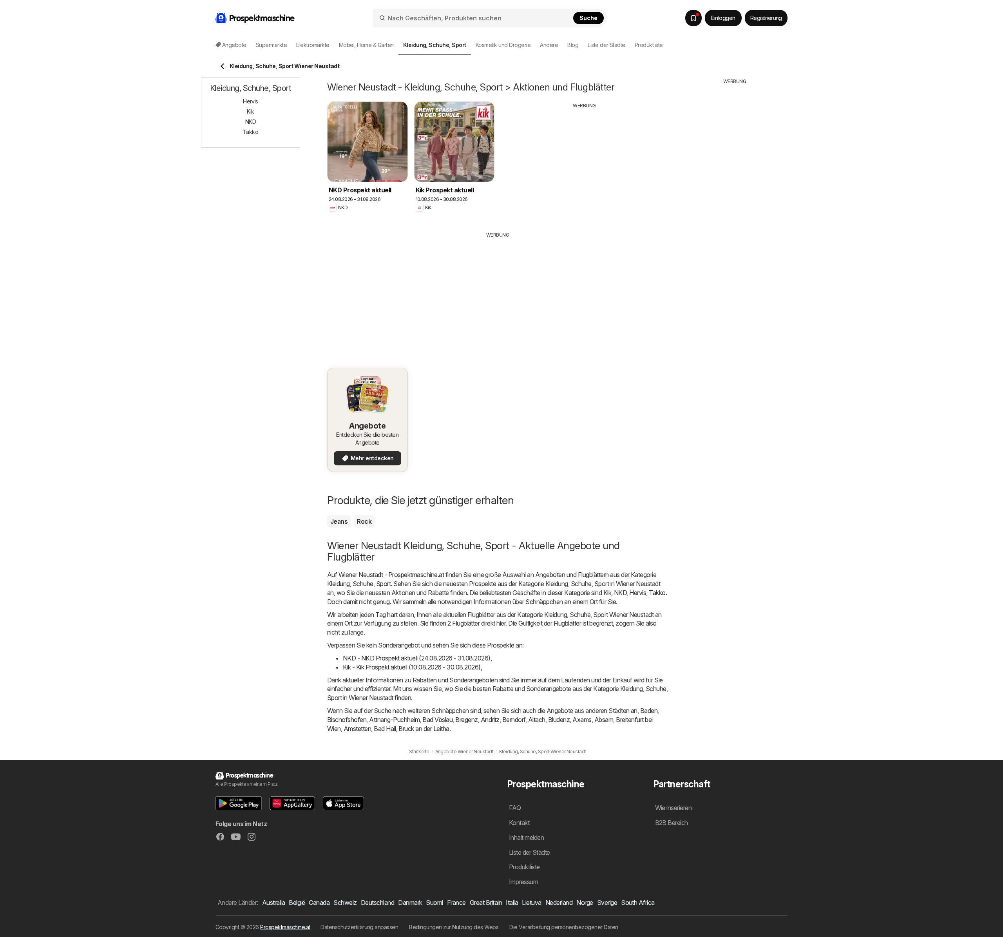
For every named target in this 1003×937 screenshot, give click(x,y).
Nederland (558, 902)
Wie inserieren (673, 808)
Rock (364, 521)
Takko (657, 593)
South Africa (638, 902)
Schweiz (345, 902)
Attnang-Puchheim (394, 720)
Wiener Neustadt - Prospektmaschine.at (391, 575)
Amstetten (357, 729)
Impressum (523, 882)
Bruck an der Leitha (423, 729)
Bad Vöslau (437, 720)
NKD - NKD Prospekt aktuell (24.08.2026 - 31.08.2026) (417, 658)
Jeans (339, 521)
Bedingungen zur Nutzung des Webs (453, 927)
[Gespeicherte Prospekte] (693, 18)
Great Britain (486, 902)
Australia (273, 902)
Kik (607, 593)
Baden (648, 711)
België (297, 902)
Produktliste (649, 45)
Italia (512, 902)
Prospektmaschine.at (285, 927)
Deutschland (377, 902)
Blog (572, 45)
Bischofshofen (346, 720)
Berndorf (513, 720)
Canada (319, 902)
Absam (603, 720)
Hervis (637, 593)
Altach (536, 720)
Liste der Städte (606, 45)
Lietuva (531, 902)
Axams (581, 720)
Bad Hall (385, 729)
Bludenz (559, 720)
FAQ (515, 808)
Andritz (490, 720)
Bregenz (466, 720)
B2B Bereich (671, 823)
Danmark (410, 902)
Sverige (607, 902)
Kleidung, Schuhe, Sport (359, 584)
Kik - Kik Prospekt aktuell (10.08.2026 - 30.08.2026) (412, 667)
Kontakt (519, 823)
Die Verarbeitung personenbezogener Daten (563, 927)
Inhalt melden (526, 837)
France (456, 902)
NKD (620, 593)
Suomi (434, 902)
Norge (584, 902)
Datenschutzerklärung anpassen (359, 927)
